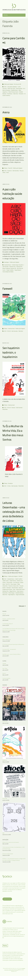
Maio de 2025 (5, 843)
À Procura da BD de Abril (7, 853)
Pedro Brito (5, 409)
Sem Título (4, 668)
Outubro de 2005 (6, 641)
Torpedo (4, 663)
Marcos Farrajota (6, 90)
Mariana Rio (19, 266)
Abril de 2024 (5, 184)
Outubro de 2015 (5, 631)
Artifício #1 (4, 760)
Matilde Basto (14, 90)
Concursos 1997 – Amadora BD (9, 649)
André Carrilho (18, 579)
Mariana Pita (12, 266)
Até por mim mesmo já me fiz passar (10, 842)
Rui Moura (9, 93)
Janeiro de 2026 (5, 800)
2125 (3, 833)
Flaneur (13, 407)
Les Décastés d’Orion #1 (7, 623)
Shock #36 (4, 798)
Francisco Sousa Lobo (14, 586)
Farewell (7, 288)
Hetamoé (9, 587)
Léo (24, 88)
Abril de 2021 (5, 497)
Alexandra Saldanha (12, 86)
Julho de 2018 (5, 680)
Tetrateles (21, 93)
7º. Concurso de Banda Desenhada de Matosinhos (13, 644)
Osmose (4, 613)
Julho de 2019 (5, 670)
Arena (5, 112)
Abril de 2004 (5, 620)
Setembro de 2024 (6, 862)
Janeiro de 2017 (5, 625)
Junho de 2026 (6, 33)
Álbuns (5, 168)
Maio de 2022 (5, 343)
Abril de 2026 (5, 665)
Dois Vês (8, 584)
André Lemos (5, 580)
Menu (6, 15)
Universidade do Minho (7, 271)
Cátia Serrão (9, 582)
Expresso (9, 170)
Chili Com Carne (11, 88)
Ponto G (4, 673)
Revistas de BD (17, 84)
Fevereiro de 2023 (7, 283)
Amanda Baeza (7, 265)
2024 (5, 170)
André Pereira (13, 580)
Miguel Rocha (12, 591)
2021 (5, 486)
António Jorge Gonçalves (17, 265)
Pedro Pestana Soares (13, 92)
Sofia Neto (15, 93)
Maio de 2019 (5, 675)
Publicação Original (8, 84)
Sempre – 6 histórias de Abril (8, 618)
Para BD (10, 168)
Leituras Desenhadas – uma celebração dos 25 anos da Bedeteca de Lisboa (13, 511)
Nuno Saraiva (20, 591)
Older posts (21, 606)
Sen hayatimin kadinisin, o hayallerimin (11, 352)
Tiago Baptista (11, 594)
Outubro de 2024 (6, 855)
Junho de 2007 (5, 655)
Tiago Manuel (18, 270)
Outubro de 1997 (6, 651)
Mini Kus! (21, 331)
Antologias (6, 262)
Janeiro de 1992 (5, 615)
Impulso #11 (4, 721)
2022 (5, 407)
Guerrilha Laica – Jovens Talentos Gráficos (11, 654)
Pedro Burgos (12, 593)
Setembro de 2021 (7, 421)
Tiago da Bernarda (20, 594)
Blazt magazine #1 (6, 639)
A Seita (8, 486)
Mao (14, 589)
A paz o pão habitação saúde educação (12, 194)
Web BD (20, 576)
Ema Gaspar (13, 584)
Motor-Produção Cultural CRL (9, 268)
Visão (7, 172)
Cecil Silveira (16, 582)
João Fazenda (19, 88)
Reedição (10, 483)
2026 (5, 86)
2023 (5, 331)
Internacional (11, 328)
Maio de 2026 (5, 723)
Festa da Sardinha (6, 678)
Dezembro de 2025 (6, 834)
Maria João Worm (20, 589)
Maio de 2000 (5, 646)
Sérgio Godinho (10, 270)
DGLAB (9, 331)
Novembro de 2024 (7, 107)
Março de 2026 (5, 762)
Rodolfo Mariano (19, 593)
